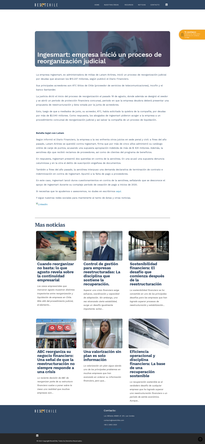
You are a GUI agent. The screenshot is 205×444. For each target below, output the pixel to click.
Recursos (129, 5)
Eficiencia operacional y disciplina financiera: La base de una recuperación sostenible (147, 363)
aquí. (118, 191)
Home (96, 5)
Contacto (154, 5)
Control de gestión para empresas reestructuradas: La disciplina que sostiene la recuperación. (102, 274)
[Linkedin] (166, 4)
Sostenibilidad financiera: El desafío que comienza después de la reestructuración (147, 274)
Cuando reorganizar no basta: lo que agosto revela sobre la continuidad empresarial (55, 272)
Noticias (142, 5)
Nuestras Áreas (111, 5)
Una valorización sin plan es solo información (102, 355)
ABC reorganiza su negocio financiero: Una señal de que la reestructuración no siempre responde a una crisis (56, 361)
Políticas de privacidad (112, 429)
